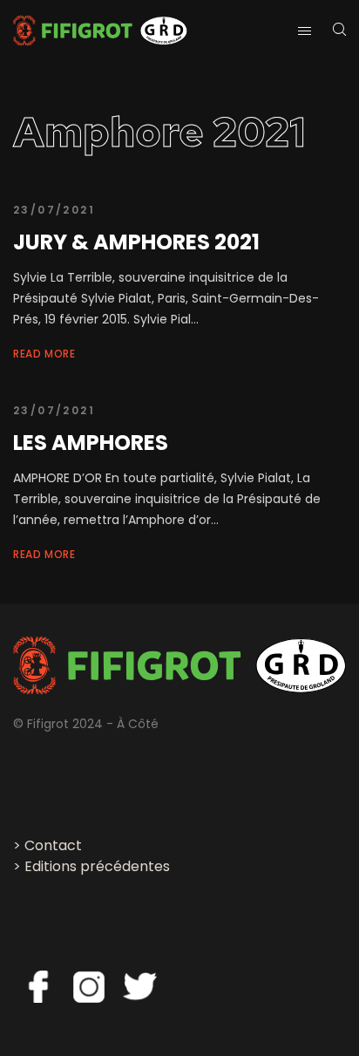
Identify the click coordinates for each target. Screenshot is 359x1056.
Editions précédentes (97, 866)
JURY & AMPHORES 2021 (136, 242)
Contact (53, 845)
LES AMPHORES (90, 442)
